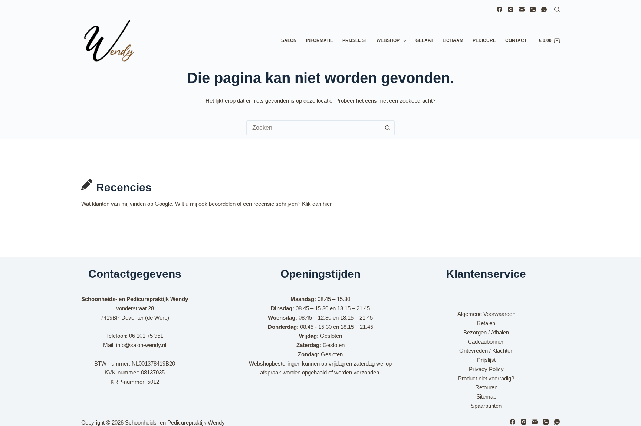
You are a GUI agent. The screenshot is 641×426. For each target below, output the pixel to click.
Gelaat (424, 40)
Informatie (319, 40)
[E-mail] (522, 9)
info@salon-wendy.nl (141, 345)
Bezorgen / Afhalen (486, 332)
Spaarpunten (486, 406)
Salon (289, 40)
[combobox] (313, 127)
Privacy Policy (486, 369)
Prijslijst (354, 40)
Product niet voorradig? (486, 378)
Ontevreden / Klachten (486, 350)
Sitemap (486, 396)
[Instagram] (510, 9)
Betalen (486, 323)
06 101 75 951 (146, 336)
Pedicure (484, 40)
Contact (516, 40)
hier (327, 204)
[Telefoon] (533, 9)
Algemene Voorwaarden (486, 314)
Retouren (486, 387)
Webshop (388, 40)
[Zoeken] (557, 9)
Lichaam (453, 40)
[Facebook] (499, 9)
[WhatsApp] (544, 9)
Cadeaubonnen (486, 342)
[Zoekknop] (387, 128)
